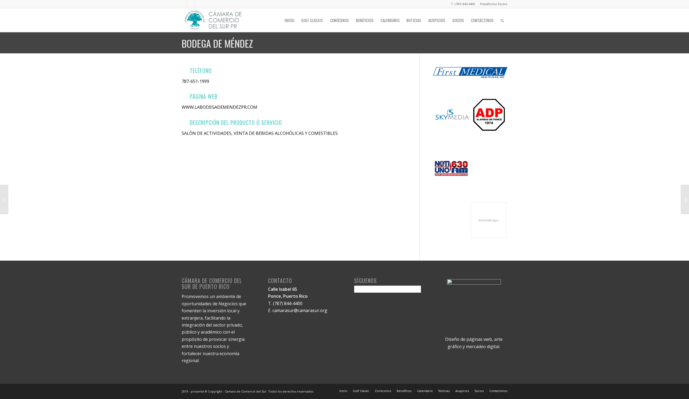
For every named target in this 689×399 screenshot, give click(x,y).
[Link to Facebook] (183, 4)
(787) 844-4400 (288, 303)
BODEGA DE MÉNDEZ (217, 43)
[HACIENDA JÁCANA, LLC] (4, 199)
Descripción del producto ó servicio (236, 122)
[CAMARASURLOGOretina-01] (213, 20)
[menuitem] (492, 4)
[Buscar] (502, 20)
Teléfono (201, 70)
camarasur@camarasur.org (299, 310)
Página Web (203, 96)
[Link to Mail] (199, 4)
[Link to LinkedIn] (191, 4)
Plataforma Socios (493, 4)
